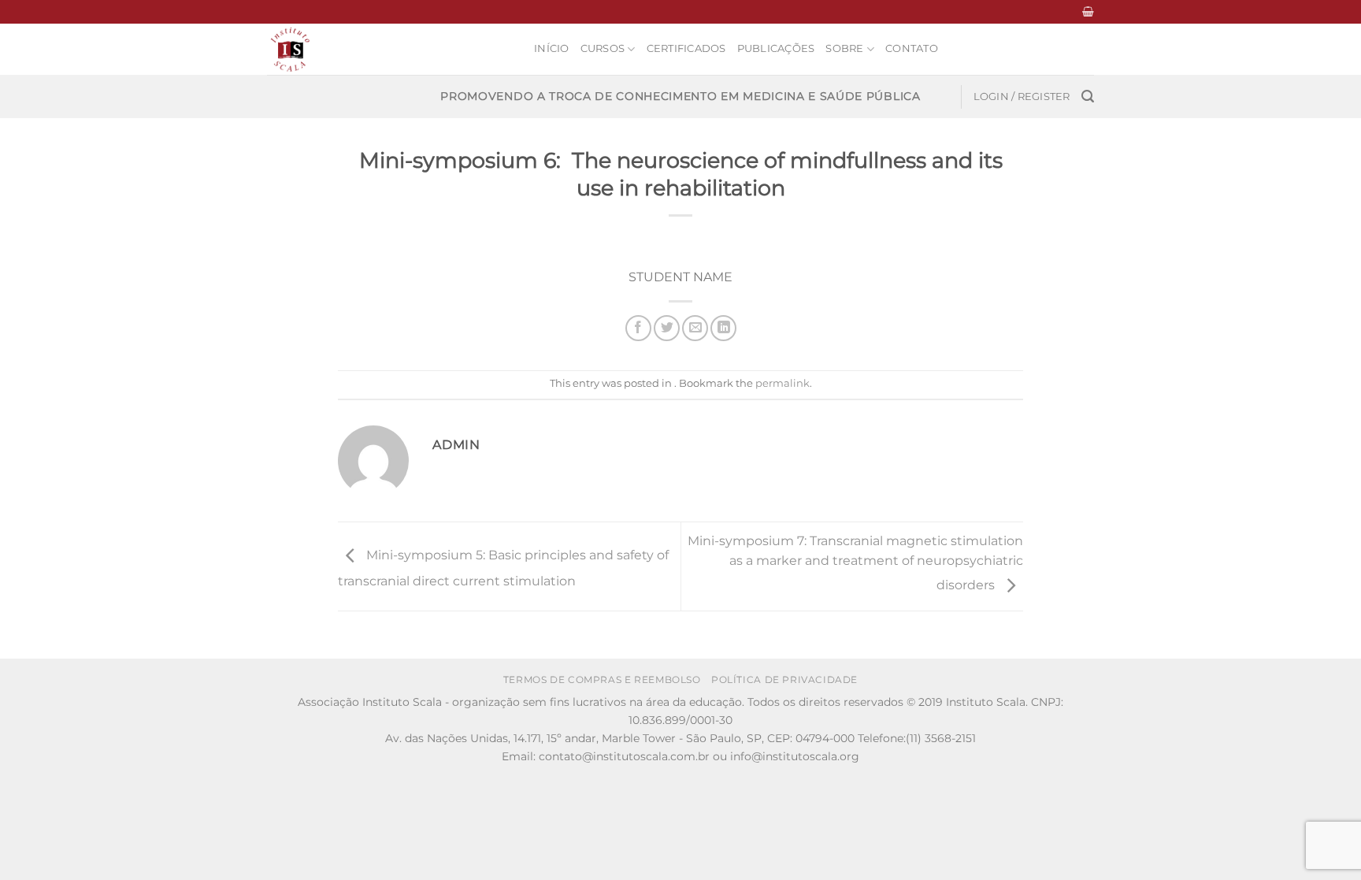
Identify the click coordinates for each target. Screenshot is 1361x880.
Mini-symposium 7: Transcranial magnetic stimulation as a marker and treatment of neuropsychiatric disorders (855, 563)
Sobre (844, 48)
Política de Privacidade (784, 679)
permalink (782, 383)
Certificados (686, 48)
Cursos (602, 48)
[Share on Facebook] (638, 328)
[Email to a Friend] (695, 328)
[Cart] (1088, 11)
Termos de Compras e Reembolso (602, 679)
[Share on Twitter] (667, 328)
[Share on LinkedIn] (723, 328)
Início (551, 48)
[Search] (1087, 96)
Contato (911, 48)
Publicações (776, 48)
